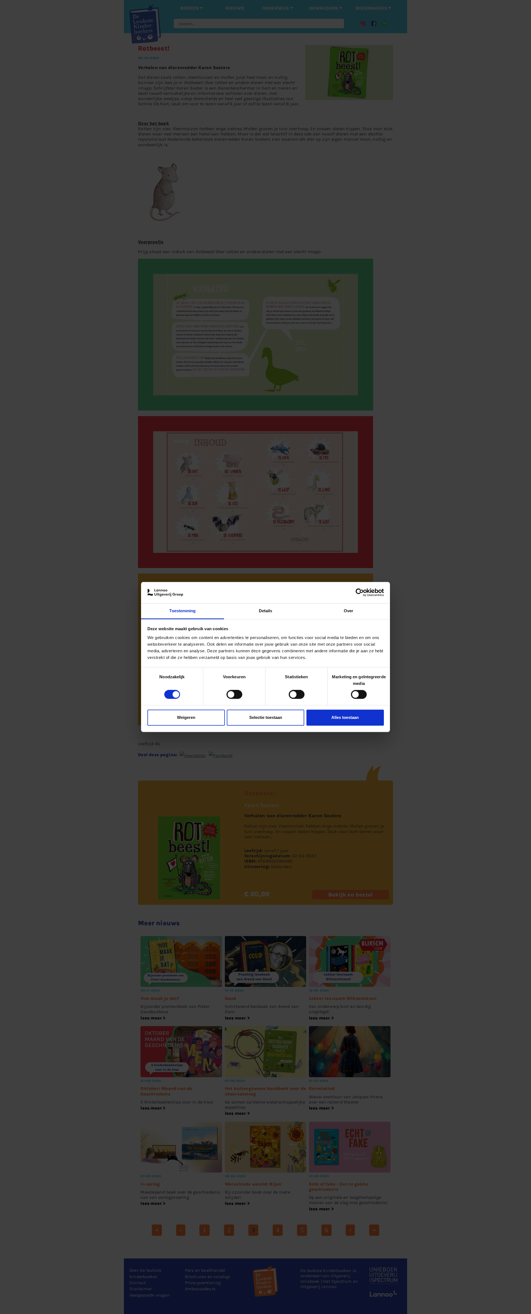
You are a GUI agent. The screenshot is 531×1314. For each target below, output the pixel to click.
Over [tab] (348, 610)
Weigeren (186, 717)
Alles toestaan (345, 717)
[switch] (234, 694)
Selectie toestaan (265, 717)
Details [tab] (265, 610)
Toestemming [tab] (182, 610)
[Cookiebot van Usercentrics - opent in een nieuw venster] (359, 592)
